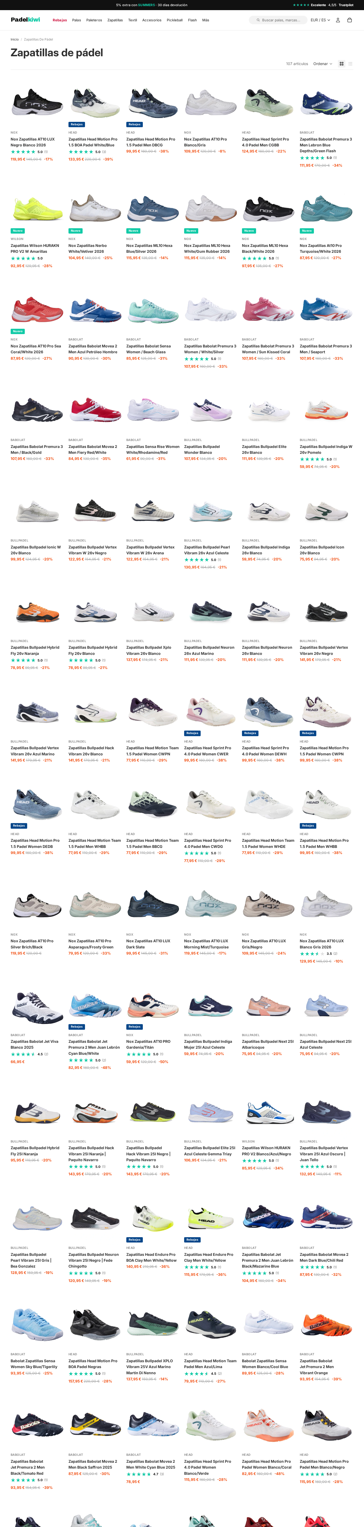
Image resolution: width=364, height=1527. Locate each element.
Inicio (15, 39)
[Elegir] (56, 121)
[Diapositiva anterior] (16, 103)
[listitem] (206, 20)
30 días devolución (172, 5)
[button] (323, 64)
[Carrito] (349, 20)
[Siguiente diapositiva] (58, 103)
